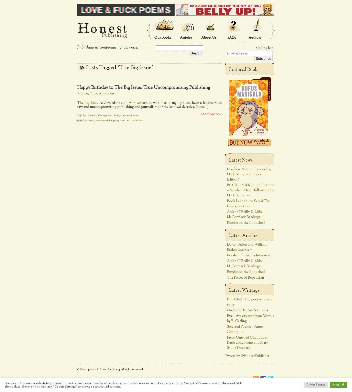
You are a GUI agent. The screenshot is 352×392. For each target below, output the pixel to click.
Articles (90, 121)
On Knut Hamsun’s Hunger (247, 310)
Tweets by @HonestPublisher (247, 356)
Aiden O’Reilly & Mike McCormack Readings (245, 214)
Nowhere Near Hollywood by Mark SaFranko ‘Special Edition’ (249, 174)
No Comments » (135, 121)
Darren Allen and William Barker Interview (247, 247)
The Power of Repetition (245, 277)
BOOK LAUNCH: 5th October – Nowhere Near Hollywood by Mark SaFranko (250, 190)
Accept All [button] (338, 385)
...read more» (209, 114)
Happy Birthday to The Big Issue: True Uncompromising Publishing (143, 87)
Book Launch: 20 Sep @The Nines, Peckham (248, 204)
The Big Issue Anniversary (125, 115)
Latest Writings (244, 290)
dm (84, 115)
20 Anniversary (134, 102)
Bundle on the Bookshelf (246, 222)
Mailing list (264, 48)
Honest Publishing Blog (107, 121)
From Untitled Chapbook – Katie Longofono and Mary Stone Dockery (248, 342)
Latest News (241, 160)
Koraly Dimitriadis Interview (248, 255)
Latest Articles (243, 236)
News (122, 121)
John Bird (91, 115)
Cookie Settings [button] (315, 385)
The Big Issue (87, 102)
